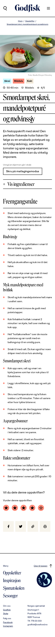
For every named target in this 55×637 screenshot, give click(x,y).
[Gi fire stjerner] (32, 508)
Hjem (20, 21)
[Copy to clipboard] (33, 526)
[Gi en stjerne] (6, 508)
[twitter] (20, 526)
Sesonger (10, 596)
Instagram (8, 626)
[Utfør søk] (5, 8)
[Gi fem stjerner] (41, 508)
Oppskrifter (30, 21)
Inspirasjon (12, 580)
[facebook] (8, 526)
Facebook (8, 622)
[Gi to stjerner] (15, 508)
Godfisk (7, 610)
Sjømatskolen (13, 588)
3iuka (5, 613)
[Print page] (45, 526)
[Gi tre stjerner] (23, 508)
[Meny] (47, 8)
